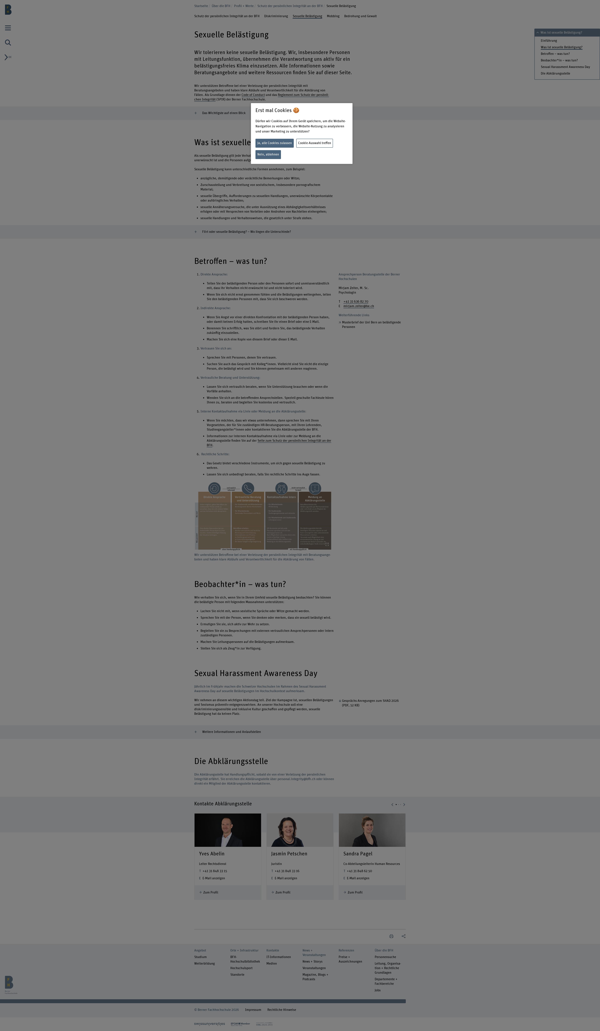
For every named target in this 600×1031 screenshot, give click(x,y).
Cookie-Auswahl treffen (314, 143)
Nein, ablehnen (268, 154)
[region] (301, 133)
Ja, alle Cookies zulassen (274, 143)
